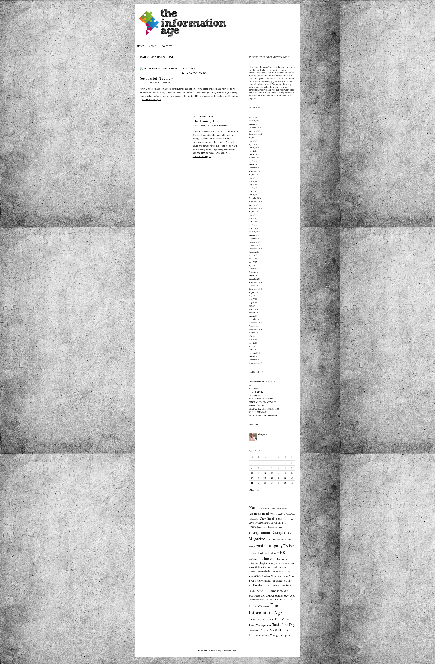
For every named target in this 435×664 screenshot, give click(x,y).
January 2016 (254, 235)
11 (258, 473)
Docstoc (253, 527)
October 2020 (254, 130)
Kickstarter (260, 567)
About (152, 46)
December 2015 (255, 238)
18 (258, 477)
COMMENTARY (256, 391)
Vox (272, 630)
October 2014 (254, 285)
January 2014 (254, 315)
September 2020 (255, 134)
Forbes (288, 545)
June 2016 (253, 218)
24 (252, 483)
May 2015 (253, 262)
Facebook (271, 539)
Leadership (282, 567)
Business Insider (260, 513)
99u (252, 507)
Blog (251, 385)
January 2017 (254, 194)
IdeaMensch (254, 559)
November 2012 (255, 363)
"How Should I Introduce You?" (262, 381)
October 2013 (254, 326)
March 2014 (253, 309)
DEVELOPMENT (189, 68)
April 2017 (253, 187)
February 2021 (254, 120)
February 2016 (254, 231)
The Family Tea (205, 121)
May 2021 (253, 117)
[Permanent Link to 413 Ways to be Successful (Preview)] (158, 68)
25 (258, 483)
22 (285, 477)
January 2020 (254, 147)
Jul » (257, 489)
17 (252, 477)
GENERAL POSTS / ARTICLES (262, 402)
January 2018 (254, 164)
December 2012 (255, 359)
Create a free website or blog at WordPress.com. (217, 650)
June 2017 (253, 181)
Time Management (260, 625)
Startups (279, 595)
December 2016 (255, 198)
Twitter (265, 630)
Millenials (288, 571)
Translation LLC (255, 630)
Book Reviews (254, 388)
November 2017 (255, 171)
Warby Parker (264, 635)
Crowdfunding (269, 518)
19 (265, 477)
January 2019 (254, 154)
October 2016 (254, 204)
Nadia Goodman (263, 576)
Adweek (266, 508)
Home (140, 46)
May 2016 (253, 221)
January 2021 (254, 124)
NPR (278, 580)
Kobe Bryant (271, 567)
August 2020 (254, 137)
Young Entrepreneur (282, 635)
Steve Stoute (253, 599)
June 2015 (253, 258)
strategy (261, 599)
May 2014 (253, 302)
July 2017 (253, 177)
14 (278, 473)
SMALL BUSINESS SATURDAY (206, 116)
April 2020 (253, 144)
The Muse (282, 619)
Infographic (254, 563)
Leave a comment (220, 125)
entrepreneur (260, 532)
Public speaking (278, 585)
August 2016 (254, 211)
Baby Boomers (281, 508)
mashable (266, 571)
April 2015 (253, 265)
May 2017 (253, 184)
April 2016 (253, 225)
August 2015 (254, 251)
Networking (282, 576)
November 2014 (255, 282)
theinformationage (261, 619)
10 (252, 473)
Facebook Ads (281, 539)
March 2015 (253, 268)
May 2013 (253, 342)
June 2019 (253, 150)
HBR (280, 552)
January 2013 (254, 356)
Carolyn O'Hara (278, 514)
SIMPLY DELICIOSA (258, 412)
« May (251, 489)
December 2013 (255, 319)
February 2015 (254, 272)
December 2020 (255, 127)
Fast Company (269, 545)
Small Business (268, 590)
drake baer (262, 527)
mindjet (252, 576)
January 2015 (254, 275)
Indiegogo (282, 559)
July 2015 (253, 255)
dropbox (271, 527)
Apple (272, 508)
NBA (273, 576)
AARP (259, 508)
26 (265, 483)
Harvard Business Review (262, 553)
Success (269, 599)
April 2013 (253, 346)
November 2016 (255, 201)
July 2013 (253, 336)
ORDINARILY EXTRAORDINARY (264, 408)
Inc (261, 559)
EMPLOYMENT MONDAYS (261, 398)
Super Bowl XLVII (283, 599)
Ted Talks (254, 606)
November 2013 (255, 322)
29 (285, 483)
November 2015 (255, 241)
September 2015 (255, 248)
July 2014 (253, 295)
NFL (274, 580)
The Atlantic (264, 606)
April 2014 (253, 305)
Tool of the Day (283, 624)
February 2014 (254, 312)
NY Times (287, 580)
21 (278, 477)
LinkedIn (254, 571)
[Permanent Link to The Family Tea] (163, 161)
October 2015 (254, 245)
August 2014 (254, 292)
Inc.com (270, 558)
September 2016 (255, 208)
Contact (167, 46)
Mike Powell (277, 571)
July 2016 (253, 214)
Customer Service (285, 518)
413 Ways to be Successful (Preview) (173, 75)
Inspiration (265, 563)
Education (278, 527)
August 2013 (254, 332)
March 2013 (253, 349)
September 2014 (255, 288)
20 (272, 477)
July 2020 (253, 140)
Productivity (262, 585)
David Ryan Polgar (258, 522)
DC (268, 522)
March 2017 (253, 191)
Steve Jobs (289, 595)
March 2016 (253, 228)
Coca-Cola (290, 514)
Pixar (251, 586)
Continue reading (151, 99)
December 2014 (255, 278)
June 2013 (253, 339)
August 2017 (254, 174)
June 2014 (253, 298)
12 (265, 473)
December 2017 (255, 167)
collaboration (254, 518)
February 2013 (254, 352)
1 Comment (165, 82)
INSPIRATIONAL (256, 405)
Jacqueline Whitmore (280, 563)
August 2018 (254, 157)
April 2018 (253, 161)
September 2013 (255, 329)
